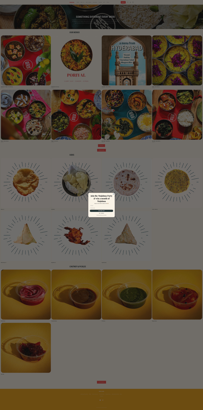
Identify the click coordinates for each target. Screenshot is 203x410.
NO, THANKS (101, 213)
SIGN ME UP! (101, 210)
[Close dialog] (113, 194)
